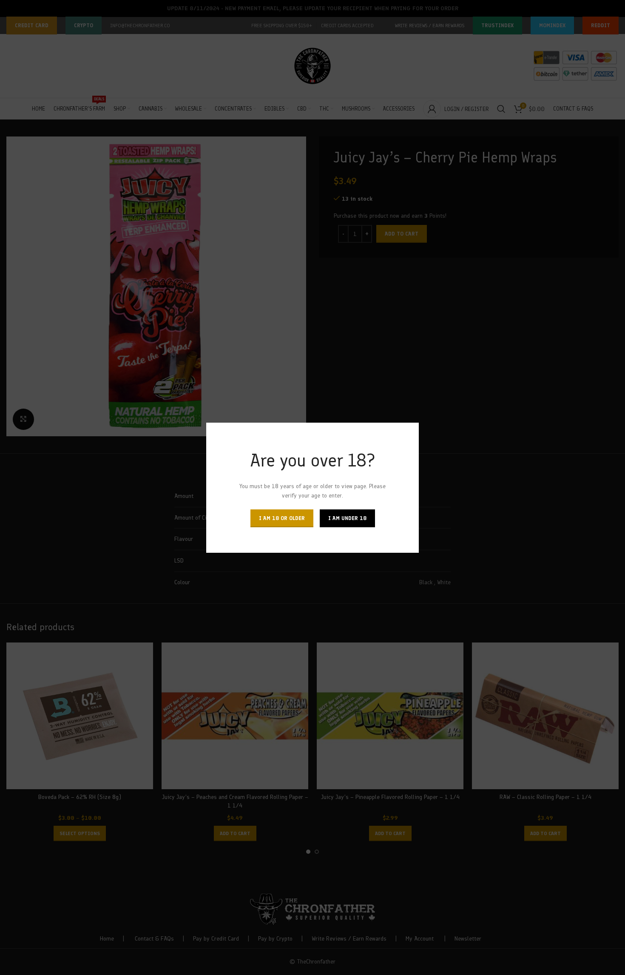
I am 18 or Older (282, 518)
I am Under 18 (347, 518)
